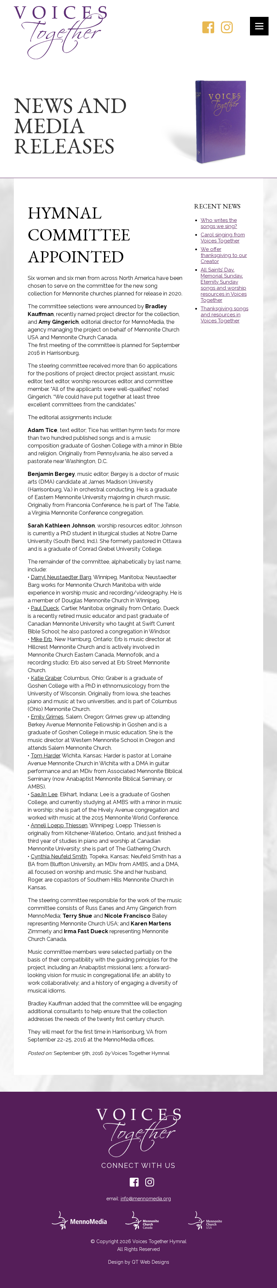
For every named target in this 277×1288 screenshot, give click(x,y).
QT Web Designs (150, 1262)
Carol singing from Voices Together (223, 238)
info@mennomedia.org (146, 1198)
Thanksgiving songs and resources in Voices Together (224, 315)
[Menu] (259, 26)
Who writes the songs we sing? (219, 223)
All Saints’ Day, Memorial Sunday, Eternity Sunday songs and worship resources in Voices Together (224, 285)
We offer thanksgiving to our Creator (224, 255)
